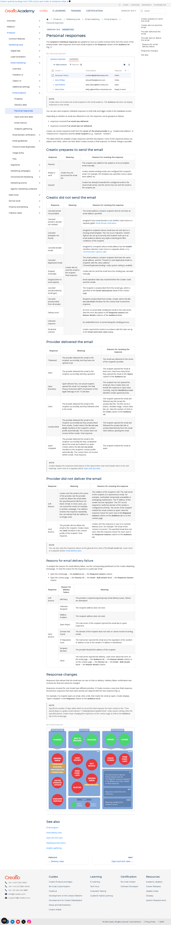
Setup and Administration (60, 905)
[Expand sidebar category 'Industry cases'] (40, 213)
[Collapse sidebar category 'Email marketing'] (40, 63)
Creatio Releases (153, 886)
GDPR (162, 922)
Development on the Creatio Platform (65, 896)
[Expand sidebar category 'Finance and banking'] (40, 207)
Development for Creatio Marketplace (65, 900)
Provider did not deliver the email (151, 39)
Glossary (149, 896)
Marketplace (146, 5)
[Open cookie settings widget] (4, 921)
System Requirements (156, 900)
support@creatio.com (19, 898)
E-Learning (95, 882)
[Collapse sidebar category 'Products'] (40, 33)
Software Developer (129, 886)
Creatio (125, 5)
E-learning (59, 11)
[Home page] (47, 19)
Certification (94, 11)
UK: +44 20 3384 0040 (19, 886)
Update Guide (152, 891)
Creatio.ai (53, 891)
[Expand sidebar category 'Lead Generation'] (40, 57)
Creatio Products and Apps (60, 882)
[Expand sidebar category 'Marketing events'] (40, 183)
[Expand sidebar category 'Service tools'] (40, 201)
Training (76, 11)
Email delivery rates (73, 550)
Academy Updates (154, 882)
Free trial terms (135, 922)
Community (135, 5)
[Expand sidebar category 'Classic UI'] (40, 81)
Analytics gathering (54, 848)
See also (144, 55)
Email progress (52, 827)
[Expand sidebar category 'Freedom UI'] (40, 75)
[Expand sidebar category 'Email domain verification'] (40, 135)
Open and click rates (92, 468)
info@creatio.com (17, 894)
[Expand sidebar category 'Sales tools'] (40, 195)
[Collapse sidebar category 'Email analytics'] (40, 93)
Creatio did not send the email (151, 26)
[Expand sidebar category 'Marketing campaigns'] (40, 171)
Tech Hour (94, 886)
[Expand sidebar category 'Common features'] (40, 39)
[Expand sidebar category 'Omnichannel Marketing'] (40, 177)
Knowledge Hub (160, 5)
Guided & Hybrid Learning (101, 896)
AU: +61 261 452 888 (18, 890)
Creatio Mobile (55, 909)
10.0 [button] (132, 11)
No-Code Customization (59, 886)
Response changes (149, 51)
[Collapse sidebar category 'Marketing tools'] (40, 45)
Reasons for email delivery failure (150, 45)
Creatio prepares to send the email (152, 20)
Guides (44, 11)
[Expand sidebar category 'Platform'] (40, 27)
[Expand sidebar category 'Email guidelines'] (40, 141)
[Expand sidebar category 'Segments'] (40, 165)
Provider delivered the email (150, 33)
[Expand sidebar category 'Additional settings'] (40, 87)
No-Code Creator (128, 882)
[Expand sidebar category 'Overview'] (40, 21)
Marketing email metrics (56, 843)
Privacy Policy (150, 922)
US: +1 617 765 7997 (18, 882)
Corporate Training (98, 891)
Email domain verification (106, 223)
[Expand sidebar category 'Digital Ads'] (40, 51)
